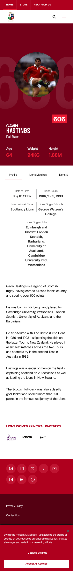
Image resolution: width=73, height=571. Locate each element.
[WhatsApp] (32, 479)
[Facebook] (21, 468)
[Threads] (21, 479)
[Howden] (27, 437)
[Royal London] (11, 437)
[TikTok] (43, 468)
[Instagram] (11, 468)
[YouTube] (54, 468)
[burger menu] (64, 17)
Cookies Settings (37, 552)
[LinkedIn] (11, 479)
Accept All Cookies (36, 563)
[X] (32, 468)
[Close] (68, 531)
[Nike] (42, 437)
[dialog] (36, 547)
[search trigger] (54, 16)
